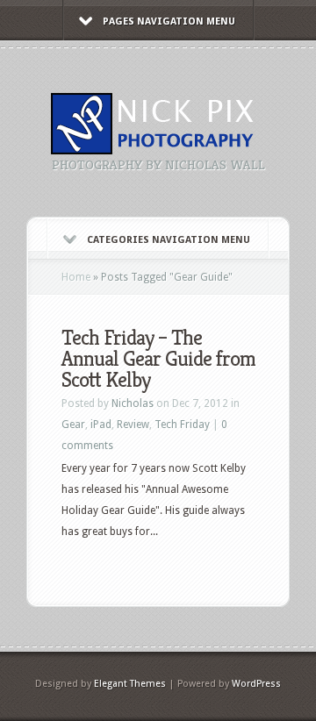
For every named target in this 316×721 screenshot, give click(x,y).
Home (75, 277)
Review (133, 424)
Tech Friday (182, 424)
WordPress (256, 683)
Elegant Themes (130, 683)
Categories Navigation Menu (168, 240)
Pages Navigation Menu (169, 21)
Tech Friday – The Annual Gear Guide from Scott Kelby (158, 359)
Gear (73, 424)
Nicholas (132, 403)
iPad (100, 424)
